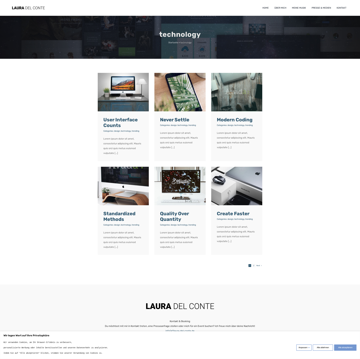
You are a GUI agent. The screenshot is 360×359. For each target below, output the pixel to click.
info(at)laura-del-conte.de (180, 330)
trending (135, 131)
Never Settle (174, 120)
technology (126, 131)
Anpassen (303, 347)
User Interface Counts (120, 122)
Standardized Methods (119, 216)
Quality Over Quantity (174, 216)
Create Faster (233, 213)
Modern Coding (235, 120)
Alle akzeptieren (345, 347)
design (117, 131)
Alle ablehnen (323, 347)
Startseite (173, 42)
